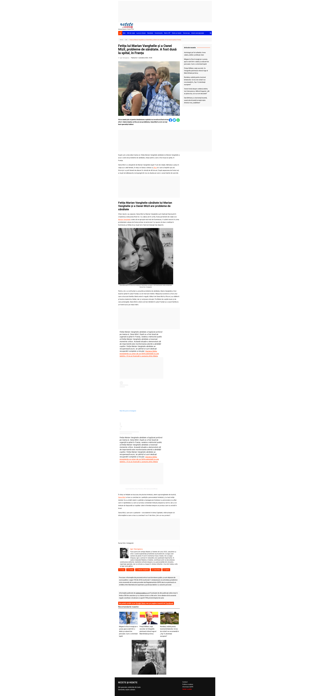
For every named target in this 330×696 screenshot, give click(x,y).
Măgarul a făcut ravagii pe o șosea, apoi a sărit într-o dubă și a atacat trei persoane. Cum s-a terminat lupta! (196, 61)
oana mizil (157, 570)
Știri (124, 33)
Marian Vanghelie (124, 219)
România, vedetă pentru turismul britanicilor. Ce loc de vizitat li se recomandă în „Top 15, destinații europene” (195, 80)
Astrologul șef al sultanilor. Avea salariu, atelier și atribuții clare (195, 54)
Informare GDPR (187, 687)
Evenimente (159, 33)
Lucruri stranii (141, 33)
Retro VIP (167, 33)
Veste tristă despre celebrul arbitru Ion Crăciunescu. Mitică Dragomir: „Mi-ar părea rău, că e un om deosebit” (197, 91)
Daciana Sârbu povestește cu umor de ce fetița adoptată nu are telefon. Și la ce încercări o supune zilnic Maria (139, 353)
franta (131, 570)
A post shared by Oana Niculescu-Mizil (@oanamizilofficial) (141, 488)
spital (167, 570)
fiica (155, 167)
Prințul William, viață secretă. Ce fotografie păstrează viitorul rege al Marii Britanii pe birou (196, 70)
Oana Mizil (122, 497)
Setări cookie (187, 689)
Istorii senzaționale (197, 33)
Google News (141, 603)
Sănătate (150, 33)
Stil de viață (131, 33)
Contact (185, 682)
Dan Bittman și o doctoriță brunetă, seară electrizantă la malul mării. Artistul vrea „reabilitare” (195, 100)
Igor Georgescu (124, 58)
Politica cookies (187, 684)
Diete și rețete (176, 33)
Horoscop (186, 33)
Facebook (169, 603)
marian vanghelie (143, 570)
